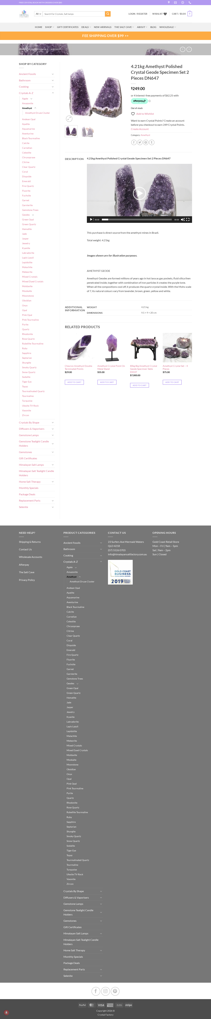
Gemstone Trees (30, 210)
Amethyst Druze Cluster (37, 112)
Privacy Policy (27, 579)
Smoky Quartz (29, 367)
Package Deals (27, 494)
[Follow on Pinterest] (115, 991)
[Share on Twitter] (140, 142)
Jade (24, 233)
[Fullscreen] (188, 219)
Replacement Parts (29, 500)
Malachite (27, 267)
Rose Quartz (28, 338)
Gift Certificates (28, 458)
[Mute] (183, 219)
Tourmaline (28, 396)
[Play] (91, 219)
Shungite (26, 362)
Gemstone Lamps (29, 435)
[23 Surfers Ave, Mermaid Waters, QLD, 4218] (169, 2)
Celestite (26, 152)
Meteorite (27, 271)
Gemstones (25, 452)
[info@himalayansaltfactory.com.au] (176, 2)
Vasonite (26, 410)
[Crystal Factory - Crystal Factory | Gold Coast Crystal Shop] (24, 14)
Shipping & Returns (30, 541)
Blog (153, 27)
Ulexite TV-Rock (30, 405)
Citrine (25, 162)
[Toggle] (53, 74)
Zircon (25, 415)
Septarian (27, 357)
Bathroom (24, 80)
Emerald (26, 181)
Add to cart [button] (74, 382)
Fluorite (26, 190)
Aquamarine (28, 128)
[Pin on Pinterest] (146, 142)
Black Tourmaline (31, 138)
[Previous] (70, 92)
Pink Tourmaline (30, 319)
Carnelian (27, 147)
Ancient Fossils (27, 73)
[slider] (137, 219)
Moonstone (28, 295)
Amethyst (56, 49)
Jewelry (26, 243)
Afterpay (24, 564)
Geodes (26, 214)
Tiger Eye (26, 381)
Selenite (23, 506)
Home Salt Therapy (30, 481)
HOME (38, 27)
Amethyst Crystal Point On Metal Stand (111, 367)
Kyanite (26, 248)
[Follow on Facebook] (95, 991)
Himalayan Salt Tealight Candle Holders (36, 473)
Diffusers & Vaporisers (31, 428)
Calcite (25, 143)
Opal (24, 310)
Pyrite (25, 324)
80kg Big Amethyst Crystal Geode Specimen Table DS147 (143, 368)
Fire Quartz (28, 186)
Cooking (24, 86)
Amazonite (27, 103)
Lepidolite (27, 262)
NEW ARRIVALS (102, 27)
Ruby (24, 348)
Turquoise (27, 400)
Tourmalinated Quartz (33, 391)
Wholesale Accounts (30, 556)
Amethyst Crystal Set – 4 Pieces (175, 367)
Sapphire (26, 353)
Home (22, 49)
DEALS (85, 27)
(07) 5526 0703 (116, 550)
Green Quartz (29, 224)
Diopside (26, 176)
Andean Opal (28, 119)
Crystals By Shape (29, 422)
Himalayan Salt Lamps (31, 464)
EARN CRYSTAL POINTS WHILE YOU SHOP (38, 2)
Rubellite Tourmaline (32, 343)
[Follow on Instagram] (105, 991)
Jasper (25, 238)
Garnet (25, 200)
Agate (25, 98)
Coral (25, 171)
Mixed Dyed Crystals (32, 281)
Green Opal (28, 219)
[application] (139, 193)
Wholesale (166, 27)
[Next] (121, 92)
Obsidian (26, 300)
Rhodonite (27, 334)
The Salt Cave (26, 572)
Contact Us (25, 549)
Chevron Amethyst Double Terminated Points (78, 367)
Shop (48, 27)
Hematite (27, 229)
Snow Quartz (28, 372)
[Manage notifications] (6, 1012)
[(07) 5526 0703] (190, 2)
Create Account (140, 128)
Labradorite (28, 252)
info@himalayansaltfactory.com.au (127, 554)
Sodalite (26, 376)
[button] (182, 14)
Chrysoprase (28, 157)
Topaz (25, 386)
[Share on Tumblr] (151, 142)
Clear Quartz (28, 166)
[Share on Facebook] (134, 142)
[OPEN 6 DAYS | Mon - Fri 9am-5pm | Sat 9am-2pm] (183, 2)
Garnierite (27, 205)
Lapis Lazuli (28, 257)
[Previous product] (189, 49)
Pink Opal (27, 315)
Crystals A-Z (41, 49)
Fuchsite (26, 195)
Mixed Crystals (29, 276)
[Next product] (182, 49)
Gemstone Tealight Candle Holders (34, 443)
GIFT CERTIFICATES (67, 27)
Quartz (25, 329)
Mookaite (27, 291)
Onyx (25, 305)
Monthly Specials (28, 487)
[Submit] (108, 14)
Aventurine (27, 133)
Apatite (26, 124)
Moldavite (27, 286)
